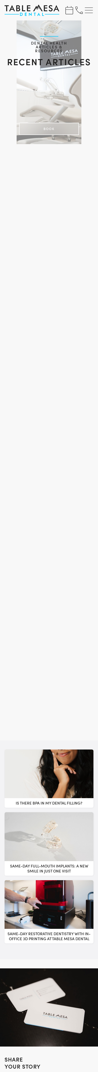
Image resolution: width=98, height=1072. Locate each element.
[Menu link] (89, 10)
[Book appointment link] (69, 10)
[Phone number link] (79, 10)
